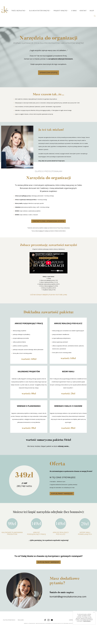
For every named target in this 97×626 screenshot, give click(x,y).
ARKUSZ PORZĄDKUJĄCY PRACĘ (36, 533)
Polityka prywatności (9, 620)
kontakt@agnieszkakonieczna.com (68, 596)
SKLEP (92, 10)
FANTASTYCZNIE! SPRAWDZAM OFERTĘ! (48, 221)
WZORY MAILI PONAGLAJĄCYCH (85, 533)
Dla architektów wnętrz (39, 10)
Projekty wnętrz (60, 10)
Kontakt (83, 10)
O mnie (74, 10)
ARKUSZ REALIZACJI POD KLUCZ (61, 533)
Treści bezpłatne (18, 10)
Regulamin (21, 620)
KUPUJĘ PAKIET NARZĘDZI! (62, 493)
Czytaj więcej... (87, 621)
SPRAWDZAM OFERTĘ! (48, 73)
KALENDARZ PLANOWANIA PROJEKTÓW (12, 533)
